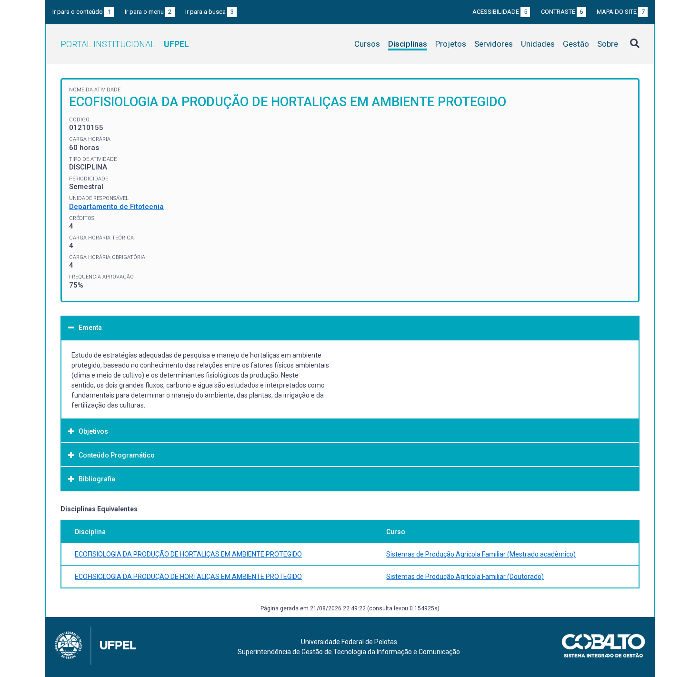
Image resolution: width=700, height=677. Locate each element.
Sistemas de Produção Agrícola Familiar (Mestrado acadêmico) (481, 554)
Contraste (562, 11)
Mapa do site (621, 11)
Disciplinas (407, 44)
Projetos (450, 44)
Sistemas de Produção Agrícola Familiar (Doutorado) (465, 576)
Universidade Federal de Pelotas (349, 642)
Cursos (367, 44)
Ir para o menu (148, 11)
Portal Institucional (124, 44)
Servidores (493, 44)
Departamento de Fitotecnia (116, 206)
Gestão (576, 44)
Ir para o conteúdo (81, 11)
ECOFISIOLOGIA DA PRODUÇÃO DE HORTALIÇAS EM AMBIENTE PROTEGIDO (188, 554)
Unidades (538, 44)
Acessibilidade (499, 11)
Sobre (607, 44)
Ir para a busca (209, 11)
